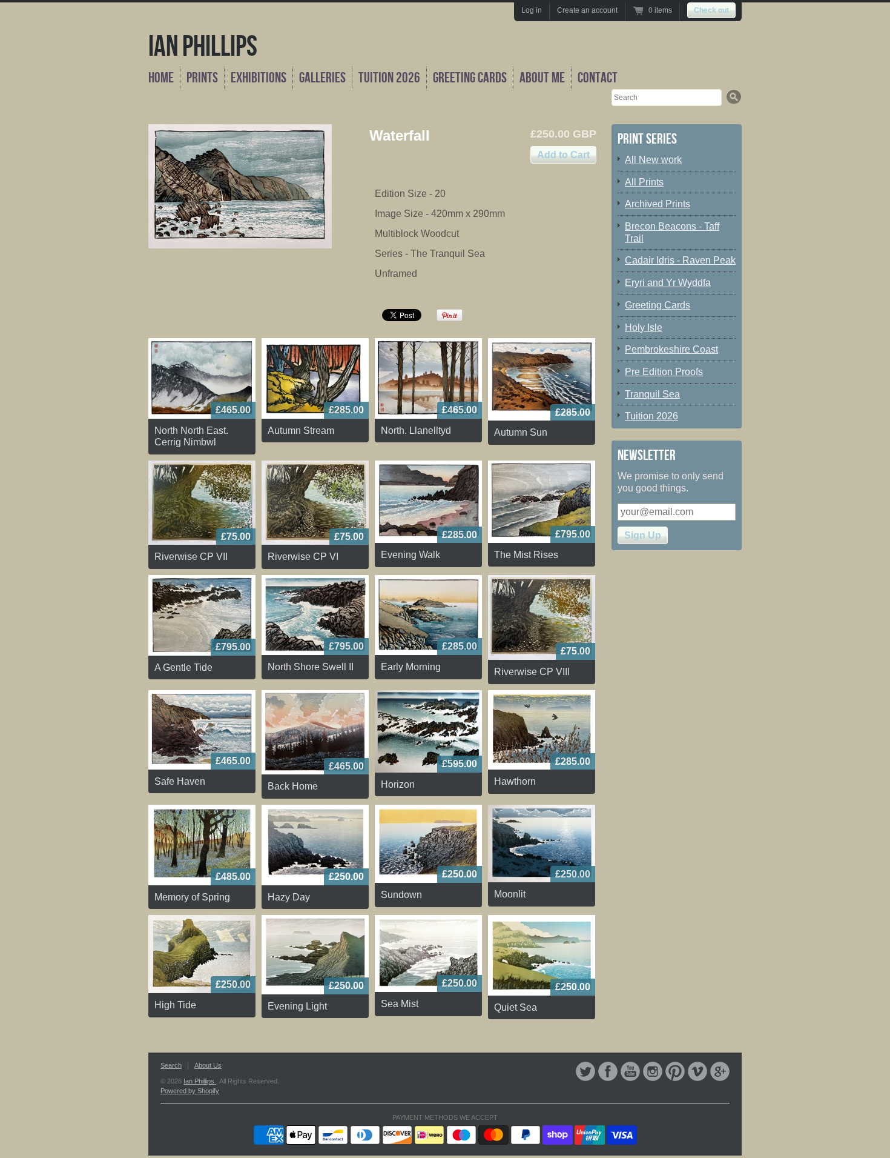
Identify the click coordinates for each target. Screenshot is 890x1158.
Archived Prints (657, 204)
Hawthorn (515, 781)
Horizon (398, 784)
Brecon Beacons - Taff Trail (672, 232)
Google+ (720, 1071)
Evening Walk (410, 555)
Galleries (322, 78)
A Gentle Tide (183, 667)
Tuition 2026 (389, 78)
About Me (542, 78)
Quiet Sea (515, 1007)
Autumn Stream (301, 430)
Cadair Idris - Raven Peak (680, 260)
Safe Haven (179, 781)
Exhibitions (258, 78)
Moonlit (510, 894)
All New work (653, 160)
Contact (598, 78)
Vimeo (697, 1071)
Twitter (585, 1071)
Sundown (401, 895)
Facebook (608, 1071)
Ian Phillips (202, 47)
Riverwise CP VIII (532, 672)
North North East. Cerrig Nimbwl (191, 436)
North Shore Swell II (311, 667)
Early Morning (411, 667)
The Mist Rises (526, 555)
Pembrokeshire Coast (671, 349)
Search (171, 1065)
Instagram (652, 1071)
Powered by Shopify (189, 1090)
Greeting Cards (470, 78)
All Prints (644, 182)
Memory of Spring (192, 897)
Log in (531, 10)
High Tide (175, 1005)
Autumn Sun (520, 432)
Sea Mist (399, 1004)
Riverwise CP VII (191, 556)
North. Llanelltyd (416, 430)
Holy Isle (643, 327)
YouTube (630, 1071)
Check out (711, 10)
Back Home (293, 786)
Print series (647, 139)
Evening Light (297, 1006)
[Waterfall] (240, 186)
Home (161, 78)
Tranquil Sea (652, 394)
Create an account (587, 10)
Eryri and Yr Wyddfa (668, 283)
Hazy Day (289, 897)
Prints (202, 78)
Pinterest (675, 1071)
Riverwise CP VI (303, 556)
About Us (208, 1065)
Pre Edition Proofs (664, 372)
